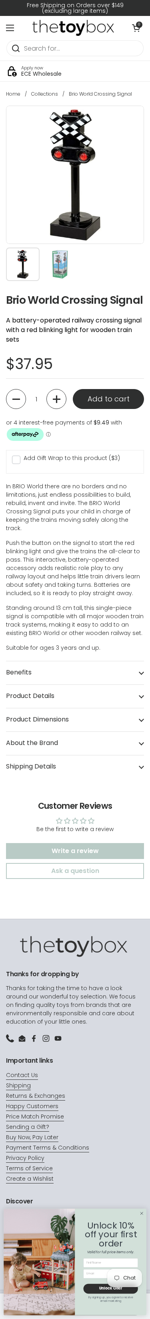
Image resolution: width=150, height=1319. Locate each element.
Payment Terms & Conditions (47, 1148)
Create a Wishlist (30, 1179)
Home (13, 93)
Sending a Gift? (27, 1127)
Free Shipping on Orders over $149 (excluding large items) (75, 8)
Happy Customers (32, 1106)
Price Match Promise (35, 1116)
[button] (16, 399)
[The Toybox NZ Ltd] (73, 28)
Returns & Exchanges (35, 1096)
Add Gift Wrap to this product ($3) (72, 458)
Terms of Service (29, 1168)
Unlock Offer (110, 1288)
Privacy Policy (25, 1158)
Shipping (18, 1085)
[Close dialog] (141, 1213)
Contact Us (22, 1075)
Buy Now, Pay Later (32, 1137)
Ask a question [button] (75, 870)
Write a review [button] (75, 850)
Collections (44, 93)
